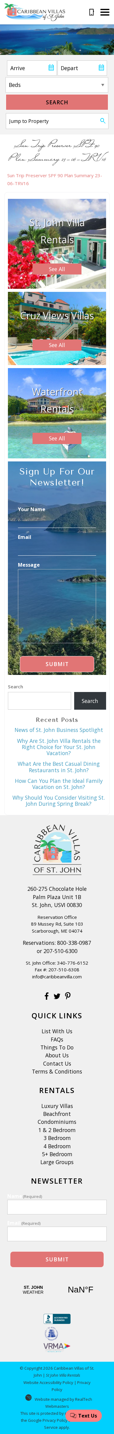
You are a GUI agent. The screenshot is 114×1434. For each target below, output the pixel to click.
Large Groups (57, 1162)
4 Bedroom (57, 1146)
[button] (105, 12)
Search (57, 102)
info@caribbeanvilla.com (57, 976)
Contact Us (57, 1063)
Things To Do (57, 1047)
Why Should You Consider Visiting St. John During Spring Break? (58, 800)
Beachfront (57, 1113)
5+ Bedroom (57, 1154)
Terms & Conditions (57, 1071)
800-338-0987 (74, 942)
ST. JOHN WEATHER (56, 1290)
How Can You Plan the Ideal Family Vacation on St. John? (59, 783)
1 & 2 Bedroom (57, 1130)
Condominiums (57, 1121)
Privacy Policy (55, 1420)
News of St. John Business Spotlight (59, 729)
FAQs (57, 1039)
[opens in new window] (46, 997)
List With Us (57, 1031)
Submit (57, 664)
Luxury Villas (57, 1106)
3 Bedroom (57, 1138)
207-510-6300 (60, 951)
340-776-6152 (72, 963)
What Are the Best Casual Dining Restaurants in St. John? (59, 766)
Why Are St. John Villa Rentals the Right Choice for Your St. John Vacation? (59, 747)
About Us (57, 1055)
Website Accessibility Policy (48, 1382)
